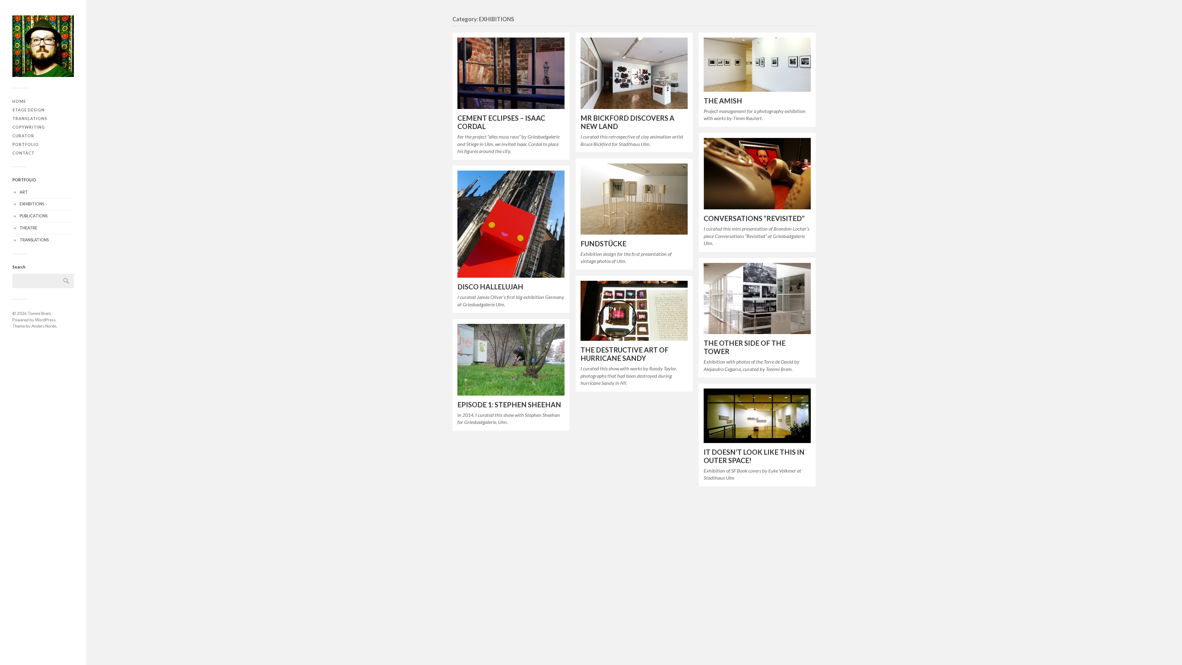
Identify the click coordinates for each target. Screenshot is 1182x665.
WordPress (45, 319)
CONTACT (23, 153)
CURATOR (23, 135)
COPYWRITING (28, 127)
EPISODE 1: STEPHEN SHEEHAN (509, 405)
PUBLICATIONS (33, 215)
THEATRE (28, 227)
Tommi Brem (39, 313)
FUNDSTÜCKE (603, 244)
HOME (19, 101)
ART (24, 192)
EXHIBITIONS (32, 203)
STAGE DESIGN (28, 109)
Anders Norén (43, 326)
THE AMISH (723, 101)
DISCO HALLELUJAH (490, 287)
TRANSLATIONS (29, 118)
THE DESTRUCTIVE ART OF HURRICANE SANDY (625, 354)
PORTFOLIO (25, 144)
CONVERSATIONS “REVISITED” (754, 218)
